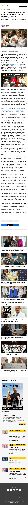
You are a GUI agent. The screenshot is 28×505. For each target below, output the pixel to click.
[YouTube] (17, 490)
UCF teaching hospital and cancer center (14, 111)
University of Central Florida (14, 486)
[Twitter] (11, 490)
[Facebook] (8, 490)
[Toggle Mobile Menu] (27, 1)
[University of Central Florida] (10, 2)
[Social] (14, 490)
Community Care (13, 447)
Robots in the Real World (16, 433)
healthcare (16, 64)
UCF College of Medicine (17, 65)
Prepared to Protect (9, 415)
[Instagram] (20, 490)
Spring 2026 (5, 411)
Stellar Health (13, 460)
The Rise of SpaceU (14, 471)
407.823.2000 (23, 501)
